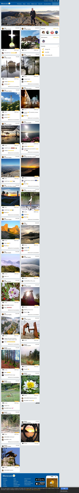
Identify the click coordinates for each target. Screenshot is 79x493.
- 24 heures (5, 480)
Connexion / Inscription (48, 0)
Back (5, 23)
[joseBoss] (52, 32)
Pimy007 (26, 369)
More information (63, 491)
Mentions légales (27, 481)
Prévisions (19, 3)
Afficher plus (56, 28)
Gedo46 (25, 247)
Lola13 (5, 148)
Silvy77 (5, 405)
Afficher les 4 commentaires (13, 86)
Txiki (5, 28)
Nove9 (5, 212)
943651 (5, 347)
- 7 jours (4, 483)
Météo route (34, 3)
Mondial (51, 24)
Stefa (5, 276)
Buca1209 (6, 408)
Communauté (56, 3)
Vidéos (28, 3)
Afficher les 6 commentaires (13, 152)
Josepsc (25, 79)
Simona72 (6, 52)
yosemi (5, 114)
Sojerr (5, 243)
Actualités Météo (47, 3)
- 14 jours (4, 484)
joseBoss (26, 250)
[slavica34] (47, 32)
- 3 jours (4, 481)
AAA (25, 309)
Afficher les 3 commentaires (13, 119)
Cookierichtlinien (27, 484)
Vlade (5, 307)
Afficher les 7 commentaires (13, 344)
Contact (25, 480)
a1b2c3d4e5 (6, 305)
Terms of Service (36, 489)
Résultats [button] (43, 46)
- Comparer (5, 486)
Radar (24, 3)
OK (64, 488)
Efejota (25, 214)
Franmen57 (6, 374)
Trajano (5, 338)
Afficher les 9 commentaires (33, 252)
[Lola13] (43, 41)
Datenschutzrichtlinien (28, 483)
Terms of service (27, 478)
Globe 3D (40, 3)
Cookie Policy (28, 489)
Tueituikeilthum (27, 280)
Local (56, 24)
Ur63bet (6, 81)
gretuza (5, 84)
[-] (43, 32)
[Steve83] (56, 32)
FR (55, 0)
